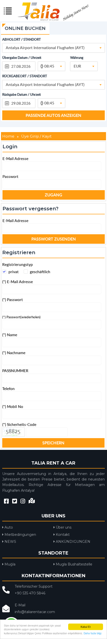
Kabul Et (86, 627)
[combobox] (53, 48)
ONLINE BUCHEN (25, 28)
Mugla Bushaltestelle (73, 564)
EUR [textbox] (77, 66)
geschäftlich (40, 271)
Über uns (63, 527)
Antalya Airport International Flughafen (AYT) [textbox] (45, 47)
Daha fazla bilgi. (93, 633)
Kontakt (62, 534)
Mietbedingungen (19, 534)
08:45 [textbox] (49, 66)
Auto (8, 527)
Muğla (9, 564)
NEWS (9, 541)
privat (13, 271)
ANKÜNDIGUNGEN (72, 541)
